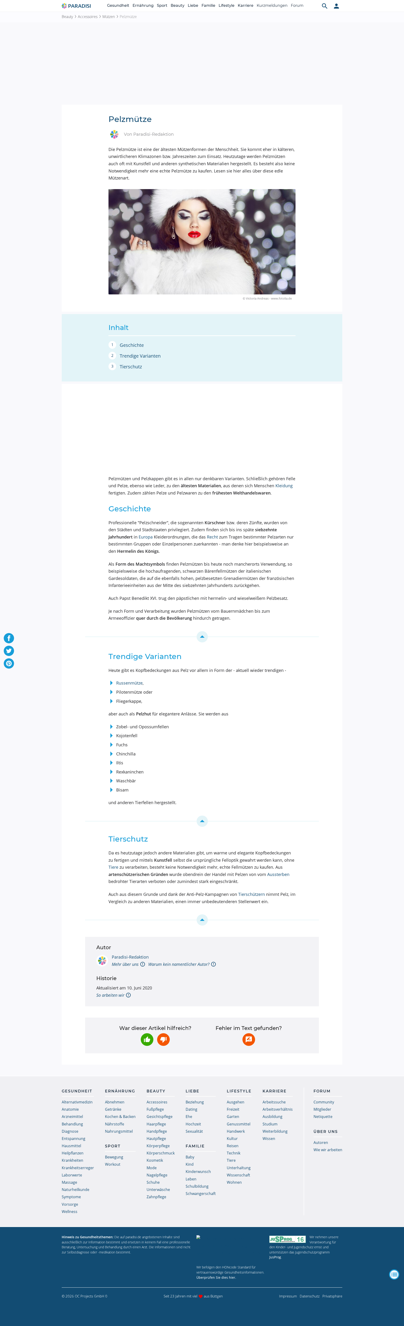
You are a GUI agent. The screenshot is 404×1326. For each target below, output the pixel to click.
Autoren (321, 1142)
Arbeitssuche (274, 1102)
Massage (69, 1182)
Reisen (232, 1145)
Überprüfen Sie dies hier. (216, 1277)
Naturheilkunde (75, 1189)
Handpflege (157, 1131)
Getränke (113, 1109)
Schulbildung (197, 1186)
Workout (112, 1164)
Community (324, 1102)
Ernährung (143, 5)
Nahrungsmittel (119, 1131)
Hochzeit (193, 1124)
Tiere (113, 867)
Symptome (71, 1196)
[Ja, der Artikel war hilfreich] (147, 1039)
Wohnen (234, 1182)
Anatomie (70, 1109)
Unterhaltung (239, 1167)
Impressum (288, 1296)
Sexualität (194, 1131)
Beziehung (195, 1102)
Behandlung (72, 1124)
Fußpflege (155, 1109)
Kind (190, 1164)
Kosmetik (155, 1160)
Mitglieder (322, 1109)
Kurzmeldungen (272, 5)
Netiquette (323, 1116)
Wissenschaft (238, 1175)
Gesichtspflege (160, 1116)
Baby (190, 1157)
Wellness (69, 1211)
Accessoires (87, 16)
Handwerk (236, 1131)
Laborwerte (72, 1175)
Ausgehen (235, 1102)
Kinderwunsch (198, 1171)
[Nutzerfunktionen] (336, 6)
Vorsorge (70, 1204)
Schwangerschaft (201, 1193)
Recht (212, 537)
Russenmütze (129, 683)
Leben (191, 1179)
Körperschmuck (161, 1153)
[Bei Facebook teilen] (9, 638)
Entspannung (73, 1138)
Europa (146, 537)
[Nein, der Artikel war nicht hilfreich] (163, 1039)
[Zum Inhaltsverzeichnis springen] (202, 636)
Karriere (245, 5)
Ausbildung (272, 1116)
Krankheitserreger (78, 1167)
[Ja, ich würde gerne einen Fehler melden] (248, 1039)
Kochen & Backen (120, 1116)
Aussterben (278, 874)
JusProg (275, 1257)
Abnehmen (114, 1102)
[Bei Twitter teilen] (9, 651)
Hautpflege (156, 1138)
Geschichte (132, 345)
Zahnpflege (156, 1196)
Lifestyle (226, 5)
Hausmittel (71, 1145)
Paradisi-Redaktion (130, 957)
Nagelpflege (157, 1175)
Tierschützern (251, 894)
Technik (233, 1153)
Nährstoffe (114, 1124)
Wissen (269, 1138)
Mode (152, 1167)
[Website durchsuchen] (325, 6)
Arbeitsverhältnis (278, 1109)
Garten (233, 1116)
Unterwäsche (158, 1189)
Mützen (108, 16)
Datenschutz (310, 1296)
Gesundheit (118, 5)
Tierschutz (131, 366)
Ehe (189, 1116)
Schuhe (153, 1182)
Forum (297, 5)
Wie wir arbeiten (328, 1149)
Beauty (177, 5)
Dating (191, 1109)
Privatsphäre (332, 1296)
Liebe (193, 5)
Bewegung (114, 1157)
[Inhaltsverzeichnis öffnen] (394, 1274)
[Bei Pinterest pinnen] (9, 663)
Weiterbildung (275, 1131)
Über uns (326, 1131)
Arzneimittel (72, 1116)
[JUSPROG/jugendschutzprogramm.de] (287, 1239)
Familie (208, 5)
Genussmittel (238, 1124)
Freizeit (233, 1109)
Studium (270, 1124)
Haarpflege (156, 1124)
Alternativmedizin (77, 1102)
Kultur (232, 1138)
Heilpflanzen (72, 1153)
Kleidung (284, 485)
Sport (162, 5)
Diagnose (70, 1131)
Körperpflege (158, 1145)
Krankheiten (72, 1160)
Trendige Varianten (140, 356)
